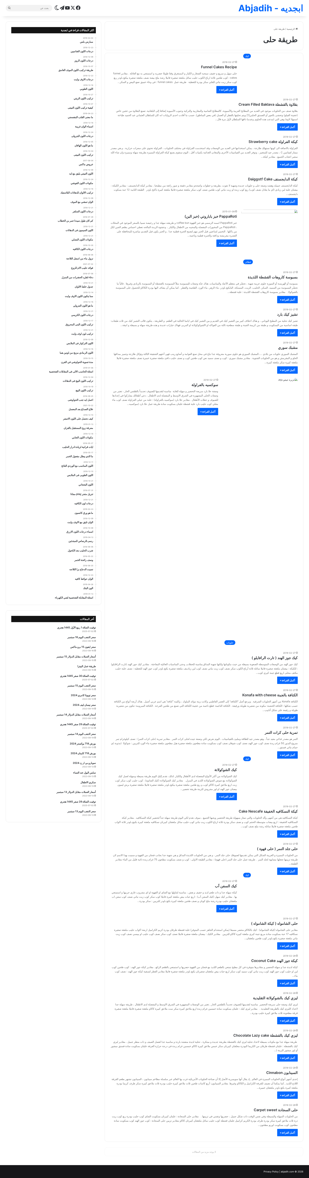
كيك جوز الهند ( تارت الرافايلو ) (275, 658)
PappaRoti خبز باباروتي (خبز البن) (211, 216)
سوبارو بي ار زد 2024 (84, 762)
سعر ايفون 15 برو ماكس (83, 646)
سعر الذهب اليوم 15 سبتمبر (81, 685)
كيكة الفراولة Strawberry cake (273, 142)
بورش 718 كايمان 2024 (83, 753)
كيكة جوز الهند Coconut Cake (274, 961)
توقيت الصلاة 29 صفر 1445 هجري (78, 724)
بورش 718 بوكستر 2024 (83, 743)
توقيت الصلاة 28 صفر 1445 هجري (78, 801)
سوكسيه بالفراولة (205, 385)
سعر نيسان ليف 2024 (84, 704)
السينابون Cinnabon (282, 1073)
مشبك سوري (288, 347)
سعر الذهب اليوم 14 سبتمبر (81, 733)
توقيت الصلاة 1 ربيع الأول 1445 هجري (76, 627)
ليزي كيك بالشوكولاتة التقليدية (275, 998)
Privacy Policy (271, 1171)
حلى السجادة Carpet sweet (276, 1110)
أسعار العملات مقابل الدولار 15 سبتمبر (76, 656)
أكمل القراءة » (226, 89)
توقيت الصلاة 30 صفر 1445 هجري (78, 675)
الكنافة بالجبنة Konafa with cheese (270, 695)
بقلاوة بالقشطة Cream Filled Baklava (268, 104)
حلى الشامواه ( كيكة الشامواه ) (274, 923)
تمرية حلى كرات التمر (281, 732)
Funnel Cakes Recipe (219, 67)
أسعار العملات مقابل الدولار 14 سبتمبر (76, 714)
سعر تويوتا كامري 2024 (83, 695)
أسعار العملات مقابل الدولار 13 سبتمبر (76, 791)
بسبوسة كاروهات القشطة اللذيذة (273, 277)
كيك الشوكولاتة (225, 770)
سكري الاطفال (88, 782)
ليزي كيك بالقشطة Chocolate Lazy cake (265, 1035)
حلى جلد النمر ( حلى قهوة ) (277, 849)
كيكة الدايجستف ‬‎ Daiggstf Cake (272, 179)
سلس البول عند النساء (84, 772)
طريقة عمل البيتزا (86, 666)
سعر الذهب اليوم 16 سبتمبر (81, 637)
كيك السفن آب (226, 886)
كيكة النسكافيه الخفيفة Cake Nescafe (268, 811)
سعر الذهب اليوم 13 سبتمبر (81, 811)
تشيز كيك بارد (287, 314)
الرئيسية (291, 28)
